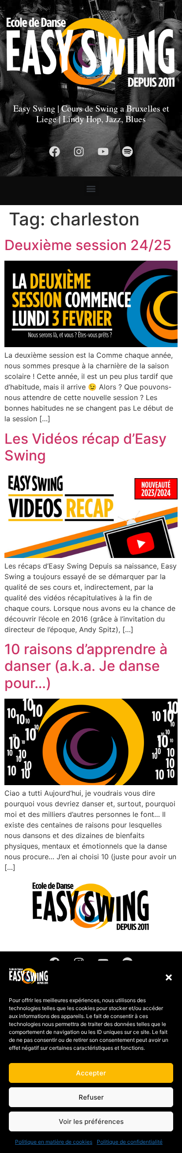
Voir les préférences (91, 1121)
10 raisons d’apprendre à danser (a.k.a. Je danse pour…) (85, 666)
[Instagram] (79, 151)
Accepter (91, 1073)
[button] (168, 977)
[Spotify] (128, 151)
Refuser (91, 1097)
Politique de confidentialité (130, 1141)
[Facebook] (55, 151)
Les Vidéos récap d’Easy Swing (85, 447)
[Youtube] (103, 151)
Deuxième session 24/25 (87, 245)
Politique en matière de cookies (53, 1141)
